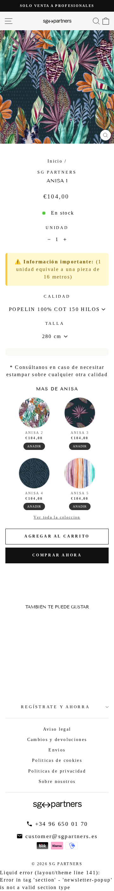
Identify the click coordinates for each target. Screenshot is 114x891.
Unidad (57, 228)
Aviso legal (57, 729)
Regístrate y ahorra (55, 707)
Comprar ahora (57, 555)
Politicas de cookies (57, 760)
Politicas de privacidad (57, 770)
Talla (54, 323)
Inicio (55, 161)
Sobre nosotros (57, 781)
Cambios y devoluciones (57, 739)
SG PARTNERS (57, 172)
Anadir (34, 446)
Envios (56, 749)
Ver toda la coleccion (57, 517)
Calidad (57, 296)
